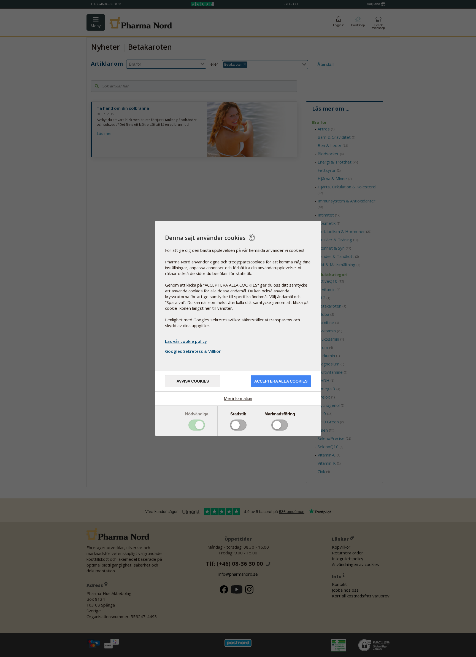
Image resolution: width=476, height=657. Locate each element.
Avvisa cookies (193, 381)
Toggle (196, 425)
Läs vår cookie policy (186, 341)
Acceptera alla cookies (280, 381)
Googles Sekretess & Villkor (193, 351)
